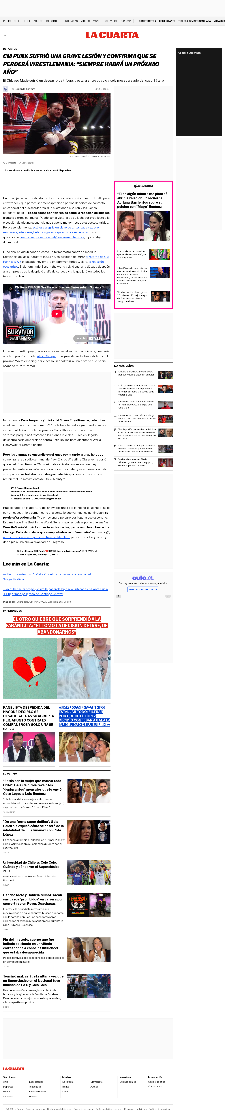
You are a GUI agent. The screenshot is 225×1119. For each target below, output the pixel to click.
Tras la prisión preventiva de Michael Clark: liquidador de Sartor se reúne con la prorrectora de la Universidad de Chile (137, 434)
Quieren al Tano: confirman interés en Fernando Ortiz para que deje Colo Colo (136, 404)
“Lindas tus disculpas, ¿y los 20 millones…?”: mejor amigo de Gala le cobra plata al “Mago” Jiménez (132, 297)
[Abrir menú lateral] (5, 35)
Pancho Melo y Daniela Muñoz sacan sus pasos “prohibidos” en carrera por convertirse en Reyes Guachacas (33, 899)
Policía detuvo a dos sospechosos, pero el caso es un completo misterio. (33, 960)
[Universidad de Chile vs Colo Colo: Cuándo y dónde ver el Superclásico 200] (89, 873)
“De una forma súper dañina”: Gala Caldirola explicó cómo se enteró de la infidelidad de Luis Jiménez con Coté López (33, 828)
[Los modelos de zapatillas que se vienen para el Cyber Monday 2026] (159, 255)
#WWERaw (55, 551)
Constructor (147, 21)
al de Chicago (46, 356)
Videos (85, 21)
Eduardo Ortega (25, 89)
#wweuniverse (30, 495)
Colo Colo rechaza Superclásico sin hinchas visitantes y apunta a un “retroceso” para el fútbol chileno (136, 448)
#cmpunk (16, 495)
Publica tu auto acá (143, 589)
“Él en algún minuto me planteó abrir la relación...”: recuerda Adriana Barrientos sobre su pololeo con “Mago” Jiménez (142, 200)
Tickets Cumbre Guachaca (194, 21)
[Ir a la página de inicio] (112, 35)
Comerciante (167, 21)
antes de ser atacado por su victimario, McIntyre (36, 537)
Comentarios (27, 162)
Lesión (67, 602)
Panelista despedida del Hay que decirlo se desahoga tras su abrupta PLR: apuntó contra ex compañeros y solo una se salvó (28, 718)
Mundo (97, 21)
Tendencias (70, 21)
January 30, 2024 (48, 554)
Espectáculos (33, 21)
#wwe (72, 491)
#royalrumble (84, 491)
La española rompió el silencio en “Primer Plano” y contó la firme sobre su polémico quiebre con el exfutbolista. (34, 844)
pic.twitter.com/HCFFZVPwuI (79, 551)
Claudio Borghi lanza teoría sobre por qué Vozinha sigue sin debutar (136, 373)
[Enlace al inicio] (143, 186)
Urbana (126, 21)
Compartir (11, 162)
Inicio (7, 21)
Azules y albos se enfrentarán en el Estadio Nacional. (29, 878)
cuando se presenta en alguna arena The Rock (52, 237)
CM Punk (34, 602)
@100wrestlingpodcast (25, 488)
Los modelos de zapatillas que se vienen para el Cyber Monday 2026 (132, 254)
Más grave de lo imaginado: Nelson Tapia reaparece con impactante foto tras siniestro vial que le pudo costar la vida (136, 390)
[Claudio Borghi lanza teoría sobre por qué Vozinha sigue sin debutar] (165, 375)
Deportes (52, 21)
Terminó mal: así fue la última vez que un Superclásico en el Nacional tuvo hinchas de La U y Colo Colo (33, 980)
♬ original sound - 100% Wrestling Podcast (36, 498)
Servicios (111, 21)
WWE (43, 602)
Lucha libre (22, 602)
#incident (52, 495)
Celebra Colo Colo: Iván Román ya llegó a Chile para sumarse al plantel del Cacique (137, 418)
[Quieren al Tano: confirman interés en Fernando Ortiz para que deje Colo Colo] (165, 405)
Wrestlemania (55, 602)
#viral (43, 495)
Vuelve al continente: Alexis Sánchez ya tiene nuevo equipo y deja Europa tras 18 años (135, 462)
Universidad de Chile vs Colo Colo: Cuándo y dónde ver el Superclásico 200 (31, 866)
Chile (17, 21)
